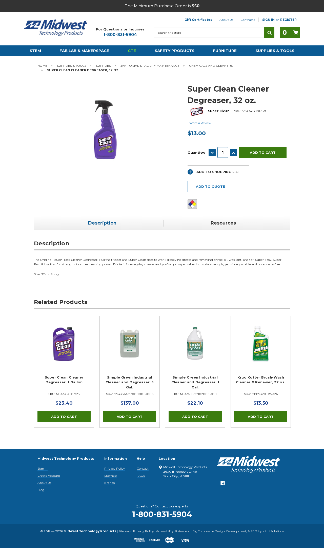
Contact (143, 468)
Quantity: (196, 152)
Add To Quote (210, 186)
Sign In (42, 468)
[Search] (269, 32)
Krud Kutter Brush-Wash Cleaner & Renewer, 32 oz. (261, 379)
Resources (223, 223)
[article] (64, 372)
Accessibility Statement (173, 531)
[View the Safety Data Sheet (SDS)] (192, 204)
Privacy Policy (114, 468)
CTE (132, 50)
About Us (226, 20)
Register (288, 20)
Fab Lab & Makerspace (84, 50)
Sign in (268, 20)
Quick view (64, 343)
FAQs (141, 475)
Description (102, 223)
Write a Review (200, 123)
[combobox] (209, 32)
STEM (35, 50)
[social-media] (222, 484)
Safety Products (174, 50)
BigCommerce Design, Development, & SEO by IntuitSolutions (238, 531)
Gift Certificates (198, 20)
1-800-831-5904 (120, 34)
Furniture (225, 50)
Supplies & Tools (274, 50)
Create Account (48, 475)
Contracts (247, 20)
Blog (40, 490)
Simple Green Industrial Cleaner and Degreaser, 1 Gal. (195, 382)
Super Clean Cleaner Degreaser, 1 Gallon (64, 379)
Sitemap (110, 475)
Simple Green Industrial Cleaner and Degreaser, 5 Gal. (130, 382)
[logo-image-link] (56, 28)
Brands (109, 483)
